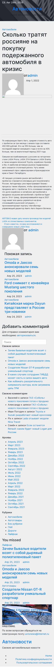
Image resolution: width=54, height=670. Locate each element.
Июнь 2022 (14, 476)
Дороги (12, 530)
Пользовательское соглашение (34, 662)
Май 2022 (13, 479)
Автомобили (9, 29)
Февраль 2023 (16, 448)
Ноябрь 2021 (15, 500)
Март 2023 (14, 445)
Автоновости (27, 9)
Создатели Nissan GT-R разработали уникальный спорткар (24, 593)
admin (33, 75)
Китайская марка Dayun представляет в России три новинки (24, 307)
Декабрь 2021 (16, 496)
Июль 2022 (14, 472)
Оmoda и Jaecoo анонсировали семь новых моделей (21, 266)
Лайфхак (13, 534)
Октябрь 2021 (16, 503)
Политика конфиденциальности (33, 659)
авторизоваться (26, 335)
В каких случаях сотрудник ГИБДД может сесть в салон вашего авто (26, 614)
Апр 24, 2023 (12, 623)
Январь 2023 (15, 452)
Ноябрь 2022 (15, 459)
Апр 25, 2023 (12, 562)
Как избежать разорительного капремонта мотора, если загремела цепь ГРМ (29, 385)
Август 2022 (15, 469)
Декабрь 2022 (16, 455)
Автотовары (15, 520)
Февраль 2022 (16, 489)
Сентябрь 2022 (16, 465)
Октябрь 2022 (16, 462)
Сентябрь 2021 (16, 507)
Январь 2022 (15, 493)
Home (48, 655)
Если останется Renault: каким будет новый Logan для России (30, 429)
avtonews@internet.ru (37, 633)
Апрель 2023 (15, 441)
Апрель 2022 (15, 483)
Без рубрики (15, 523)
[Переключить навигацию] (29, 24)
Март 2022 (14, 486)
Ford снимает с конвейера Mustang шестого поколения (26, 287)
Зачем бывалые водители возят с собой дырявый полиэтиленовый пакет (27, 354)
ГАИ (10, 527)
